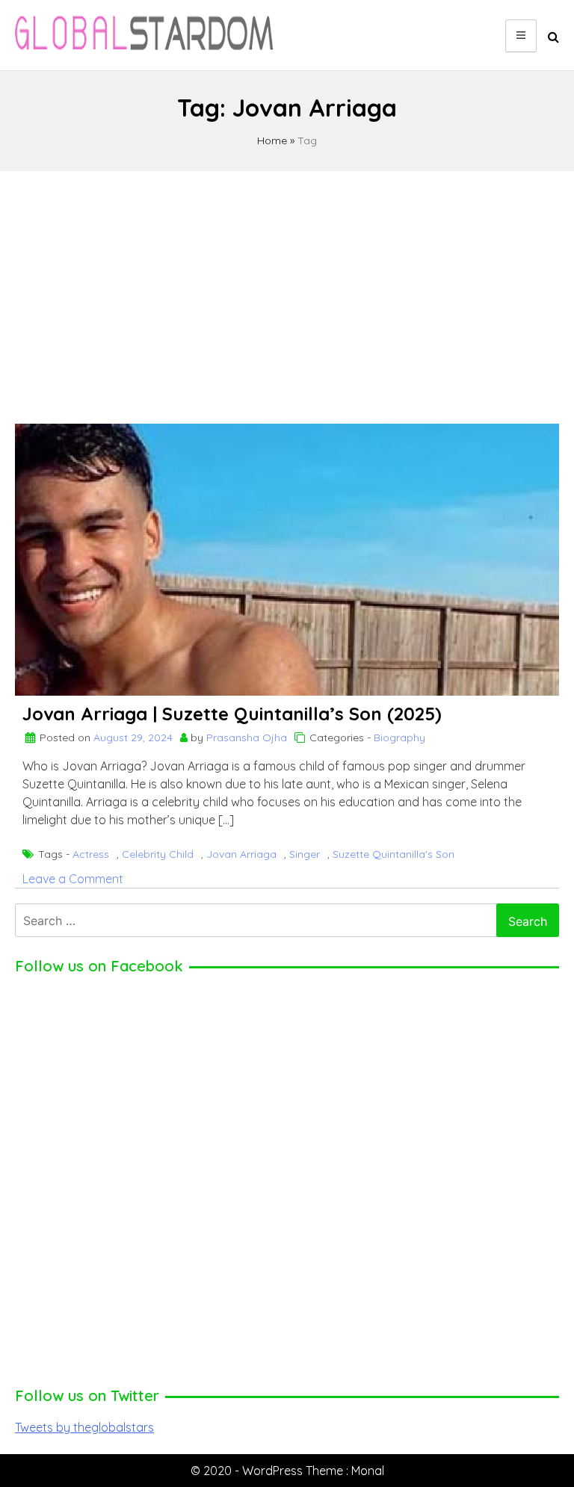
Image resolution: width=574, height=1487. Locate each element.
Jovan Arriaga (241, 854)
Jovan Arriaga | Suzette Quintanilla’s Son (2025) (232, 713)
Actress (90, 854)
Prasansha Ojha (246, 737)
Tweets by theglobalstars (84, 1427)
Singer (304, 854)
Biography (399, 737)
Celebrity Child (158, 854)
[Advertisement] (287, 290)
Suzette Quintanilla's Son (393, 854)
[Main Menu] (521, 35)
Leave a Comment (72, 878)
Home (272, 140)
